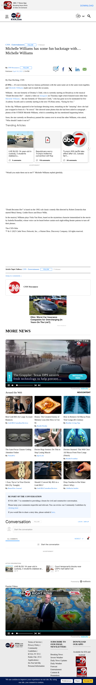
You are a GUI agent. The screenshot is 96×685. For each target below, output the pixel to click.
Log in (80, 521)
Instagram (43, 96)
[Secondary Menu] (9, 16)
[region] (48, 551)
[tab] (13, 539)
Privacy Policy (34, 645)
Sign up (86, 521)
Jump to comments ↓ (14, 276)
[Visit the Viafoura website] (85, 581)
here (53, 512)
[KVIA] (19, 16)
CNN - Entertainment (31, 269)
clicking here (13, 508)
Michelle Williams (16, 88)
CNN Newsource (13, 68)
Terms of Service (34, 642)
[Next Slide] (88, 148)
